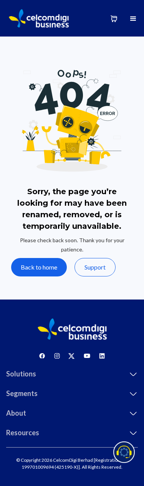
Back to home (39, 267)
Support (95, 267)
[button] (133, 18)
